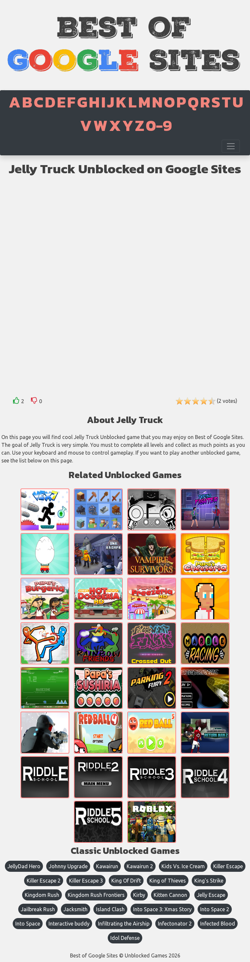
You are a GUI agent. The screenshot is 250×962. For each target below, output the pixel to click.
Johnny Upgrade (68, 866)
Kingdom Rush (42, 895)
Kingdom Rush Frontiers (96, 895)
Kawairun (107, 866)
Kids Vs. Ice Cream (183, 866)
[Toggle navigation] (231, 146)
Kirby (139, 895)
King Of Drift (126, 881)
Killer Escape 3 (86, 881)
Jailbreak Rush (38, 909)
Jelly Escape (211, 895)
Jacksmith (75, 909)
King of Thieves (167, 881)
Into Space (27, 924)
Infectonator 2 (175, 924)
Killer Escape (228, 866)
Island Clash (110, 909)
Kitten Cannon (170, 895)
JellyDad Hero (23, 866)
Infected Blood (217, 924)
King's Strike (208, 881)
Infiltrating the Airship (123, 924)
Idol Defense (125, 938)
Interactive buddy (69, 924)
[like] (16, 402)
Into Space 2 (214, 909)
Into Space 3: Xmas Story (162, 909)
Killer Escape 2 (44, 881)
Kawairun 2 (140, 866)
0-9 (159, 125)
